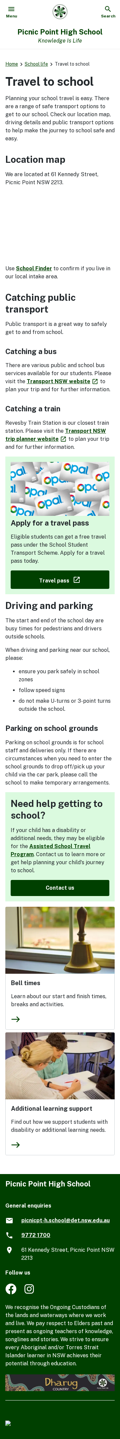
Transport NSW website (63, 381)
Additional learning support (51, 1108)
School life (36, 64)
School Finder (34, 268)
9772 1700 (35, 1235)
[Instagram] (29, 1292)
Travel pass (74, 579)
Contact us (60, 888)
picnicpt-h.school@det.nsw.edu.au (65, 1220)
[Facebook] (10, 1292)
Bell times (25, 982)
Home (11, 64)
